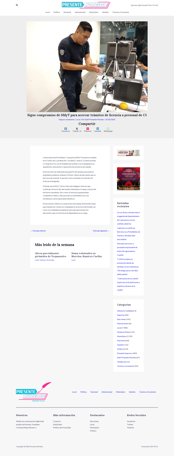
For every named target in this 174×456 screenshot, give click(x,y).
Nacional (120, 340)
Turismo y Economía (46, 260)
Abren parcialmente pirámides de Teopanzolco (50, 255)
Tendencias (121, 362)
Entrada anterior (38, 231)
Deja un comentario (66, 119)
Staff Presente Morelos (126, 357)
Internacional (122, 323)
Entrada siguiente (101, 231)
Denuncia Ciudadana (125, 311)
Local (78, 119)
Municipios (121, 336)
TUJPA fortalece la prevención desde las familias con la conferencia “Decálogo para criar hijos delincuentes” (127, 266)
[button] (17, 5)
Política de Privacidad (62, 427)
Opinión (120, 345)
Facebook (131, 421)
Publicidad (57, 424)
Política (120, 349)
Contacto (57, 421)
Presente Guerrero (124, 353)
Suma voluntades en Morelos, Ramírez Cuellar (86, 255)
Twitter (130, 424)
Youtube (130, 427)
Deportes (121, 315)
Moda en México (124, 332)
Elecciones (121, 319)
